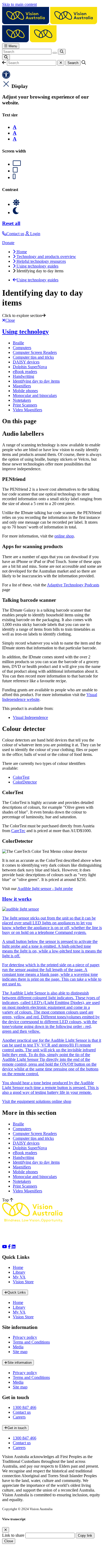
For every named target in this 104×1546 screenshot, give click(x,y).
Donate (8, 242)
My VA (19, 1277)
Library (19, 1272)
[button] (4, 62)
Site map (20, 1351)
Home (18, 1267)
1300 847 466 (24, 1407)
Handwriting (23, 376)
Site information (19, 1363)
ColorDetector (25, 782)
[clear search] (55, 53)
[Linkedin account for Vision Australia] (13, 1246)
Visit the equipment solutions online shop (36, 1101)
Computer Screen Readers (35, 352)
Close (8, 1541)
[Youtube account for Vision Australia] (4, 1246)
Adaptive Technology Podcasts (73, 585)
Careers (19, 1417)
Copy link (85, 1535)
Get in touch (16, 1428)
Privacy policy (25, 1337)
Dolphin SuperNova (30, 367)
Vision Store (23, 1282)
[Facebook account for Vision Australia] (10, 1246)
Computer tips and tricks (33, 357)
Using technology (25, 331)
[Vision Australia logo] (49, 22)
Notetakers (22, 400)
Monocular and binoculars (35, 395)
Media (18, 1347)
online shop (64, 536)
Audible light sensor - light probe (45, 888)
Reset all (11, 223)
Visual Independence (30, 717)
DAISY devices (26, 362)
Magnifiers (22, 386)
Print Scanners (25, 405)
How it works (16, 899)
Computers (22, 347)
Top (6, 1200)
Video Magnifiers (27, 410)
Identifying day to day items (36, 381)
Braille (18, 343)
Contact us (22, 1412)
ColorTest (21, 777)
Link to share (13, 1535)
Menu (12, 46)
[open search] (6, 57)
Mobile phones (25, 390)
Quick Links (16, 1292)
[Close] (5, 1530)
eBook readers (25, 371)
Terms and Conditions (31, 1342)
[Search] (62, 51)
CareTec (18, 830)
